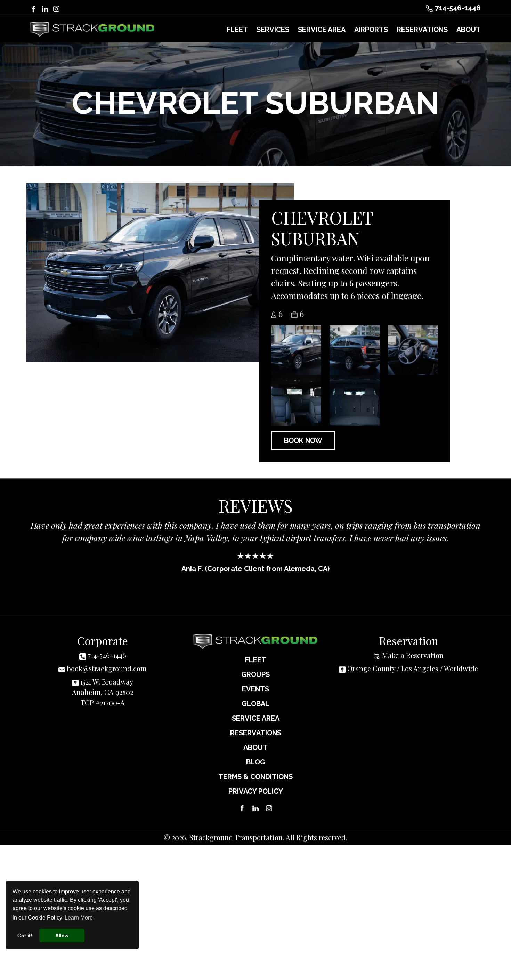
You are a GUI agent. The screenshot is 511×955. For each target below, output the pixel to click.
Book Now (303, 440)
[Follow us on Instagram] (56, 8)
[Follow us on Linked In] (45, 8)
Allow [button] (61, 935)
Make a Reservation (413, 655)
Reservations (255, 733)
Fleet (255, 660)
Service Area (255, 718)
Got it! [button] (24, 935)
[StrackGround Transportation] (92, 29)
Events (255, 689)
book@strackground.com (107, 668)
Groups (255, 674)
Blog (255, 762)
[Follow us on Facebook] (33, 8)
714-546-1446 (457, 8)
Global (255, 703)
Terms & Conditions (255, 776)
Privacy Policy (255, 791)
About (255, 747)
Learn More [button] (79, 918)
